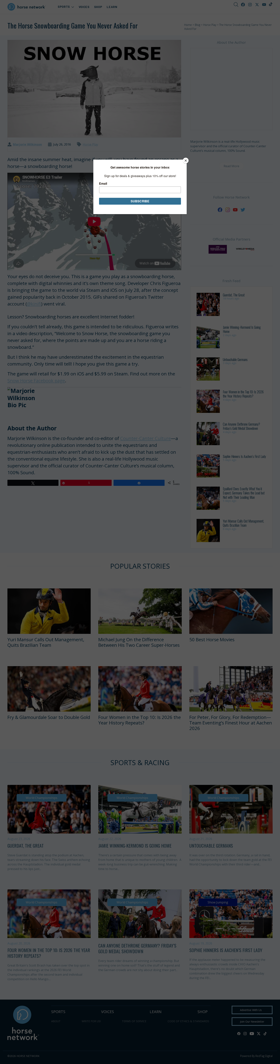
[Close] (186, 160)
